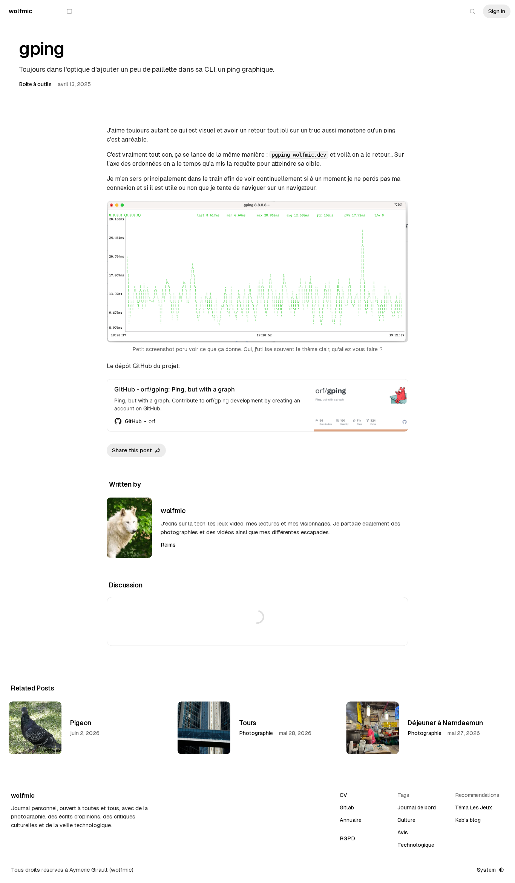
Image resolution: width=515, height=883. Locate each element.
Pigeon (81, 723)
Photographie (256, 733)
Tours (247, 723)
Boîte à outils (35, 84)
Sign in (496, 11)
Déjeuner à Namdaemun (445, 723)
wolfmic (173, 511)
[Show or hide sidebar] (69, 11)
